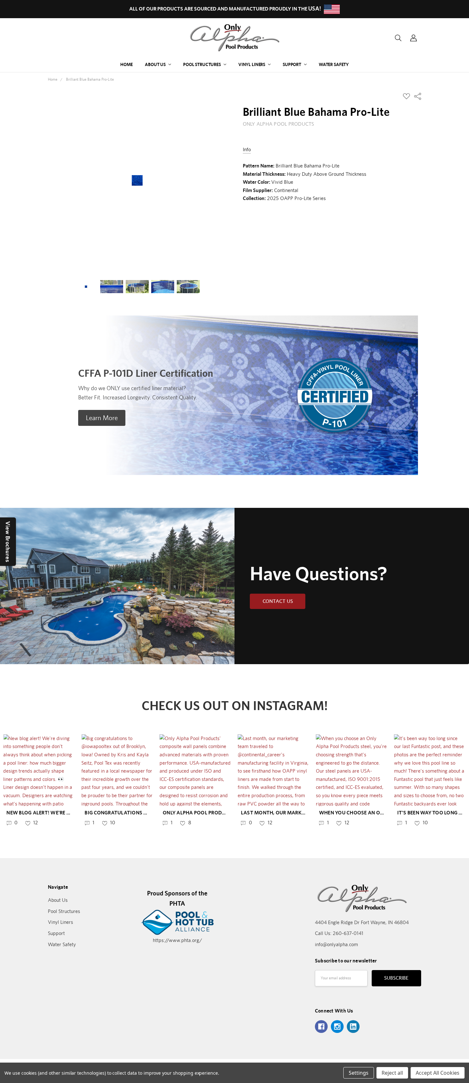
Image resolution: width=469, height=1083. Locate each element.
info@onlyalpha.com (336, 944)
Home (126, 64)
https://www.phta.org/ (177, 940)
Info (247, 149)
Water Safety (334, 64)
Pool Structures (202, 64)
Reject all (392, 1072)
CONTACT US (278, 601)
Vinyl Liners (252, 64)
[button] (101, 418)
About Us (156, 64)
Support (292, 64)
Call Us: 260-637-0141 (339, 933)
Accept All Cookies (437, 1072)
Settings (358, 1072)
